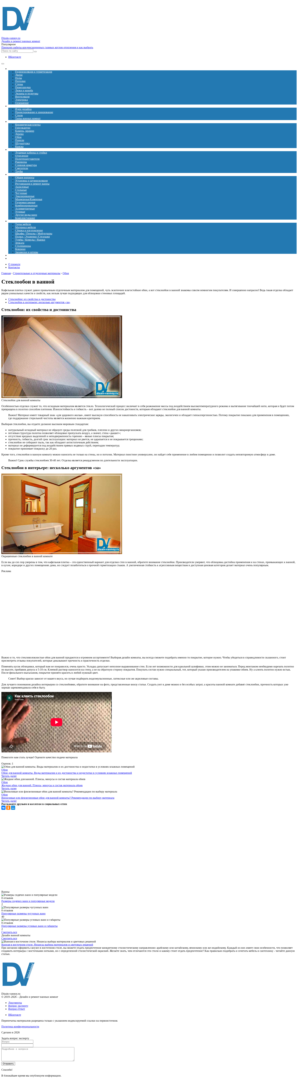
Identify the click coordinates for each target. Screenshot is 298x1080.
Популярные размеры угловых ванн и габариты (29, 926)
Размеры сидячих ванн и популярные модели (28, 901)
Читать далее (9, 776)
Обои (4, 769)
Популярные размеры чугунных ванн (23, 913)
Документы (15, 1002)
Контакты (14, 267)
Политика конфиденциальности (20, 1026)
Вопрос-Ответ (16, 1008)
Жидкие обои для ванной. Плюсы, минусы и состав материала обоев (42, 785)
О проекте (14, 264)
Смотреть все (9, 932)
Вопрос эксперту (18, 1005)
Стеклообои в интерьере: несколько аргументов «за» (39, 302)
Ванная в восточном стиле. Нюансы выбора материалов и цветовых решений (47, 944)
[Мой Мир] (13, 808)
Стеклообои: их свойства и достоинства (32, 299)
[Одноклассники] (8, 808)
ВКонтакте (14, 56)
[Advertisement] (73, 614)
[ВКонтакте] (3, 808)
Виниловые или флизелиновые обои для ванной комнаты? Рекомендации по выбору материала (57, 797)
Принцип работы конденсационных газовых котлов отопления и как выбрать (47, 47)
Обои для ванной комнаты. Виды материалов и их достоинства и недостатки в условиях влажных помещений (66, 772)
